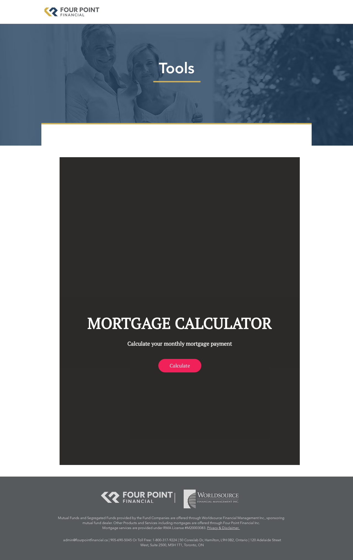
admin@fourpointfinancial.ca (86, 540)
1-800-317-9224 (165, 540)
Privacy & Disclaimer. (223, 528)
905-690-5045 (121, 540)
